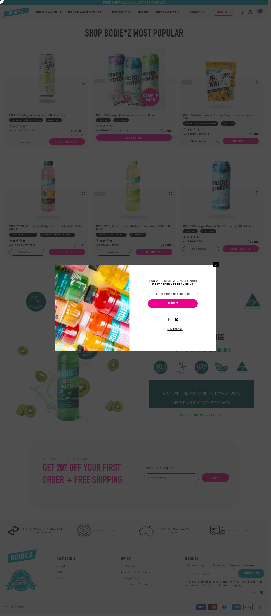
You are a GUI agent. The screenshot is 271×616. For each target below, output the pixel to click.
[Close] (222, 264)
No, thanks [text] (180, 328)
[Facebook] (175, 319)
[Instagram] (183, 319)
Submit (178, 303)
